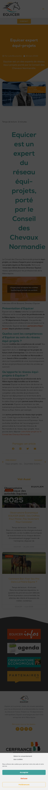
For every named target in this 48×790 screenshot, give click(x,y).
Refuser (24, 778)
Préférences (24, 784)
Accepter (24, 772)
